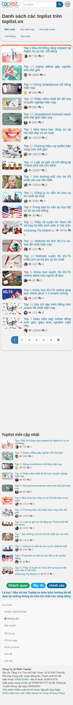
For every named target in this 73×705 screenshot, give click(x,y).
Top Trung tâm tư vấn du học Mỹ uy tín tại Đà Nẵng (47, 209)
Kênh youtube (11, 647)
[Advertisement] (36, 392)
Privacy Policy (57, 693)
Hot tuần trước (47, 29)
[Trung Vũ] (26, 330)
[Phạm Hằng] (26, 298)
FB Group (9, 633)
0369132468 (21, 679)
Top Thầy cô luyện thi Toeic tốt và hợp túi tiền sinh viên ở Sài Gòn (47, 223)
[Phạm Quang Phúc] (26, 122)
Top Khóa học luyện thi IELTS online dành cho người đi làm (47, 273)
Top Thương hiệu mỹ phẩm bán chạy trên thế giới (47, 147)
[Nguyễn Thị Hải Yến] (26, 312)
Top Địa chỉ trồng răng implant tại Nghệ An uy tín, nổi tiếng (47, 49)
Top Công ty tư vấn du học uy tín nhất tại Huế (47, 194)
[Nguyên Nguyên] (26, 154)
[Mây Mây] (26, 249)
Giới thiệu (7, 605)
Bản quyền (10, 625)
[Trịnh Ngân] (26, 170)
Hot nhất (25, 36)
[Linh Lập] (26, 56)
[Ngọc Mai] (26, 215)
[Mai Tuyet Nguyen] (26, 137)
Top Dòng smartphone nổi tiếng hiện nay (47, 86)
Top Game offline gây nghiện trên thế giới (47, 68)
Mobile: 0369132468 (15, 611)
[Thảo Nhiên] (26, 92)
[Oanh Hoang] (26, 107)
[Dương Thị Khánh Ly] (39, 230)
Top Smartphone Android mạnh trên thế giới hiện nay (47, 116)
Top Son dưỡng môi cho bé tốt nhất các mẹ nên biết (47, 178)
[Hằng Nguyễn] (26, 280)
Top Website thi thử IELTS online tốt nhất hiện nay (47, 242)
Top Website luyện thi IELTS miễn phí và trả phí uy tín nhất (47, 257)
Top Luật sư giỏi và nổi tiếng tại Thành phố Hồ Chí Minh (47, 164)
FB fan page (11, 640)
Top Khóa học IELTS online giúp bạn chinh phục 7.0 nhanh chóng (47, 291)
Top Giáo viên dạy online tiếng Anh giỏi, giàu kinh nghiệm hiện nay (47, 322)
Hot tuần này (27, 29)
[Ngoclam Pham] (26, 75)
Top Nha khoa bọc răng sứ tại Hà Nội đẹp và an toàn (47, 131)
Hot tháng (10, 36)
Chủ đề (8, 654)
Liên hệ (8, 660)
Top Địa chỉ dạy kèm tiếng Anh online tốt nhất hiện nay (47, 306)
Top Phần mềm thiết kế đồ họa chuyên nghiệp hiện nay (47, 100)
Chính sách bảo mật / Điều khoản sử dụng (25, 693)
